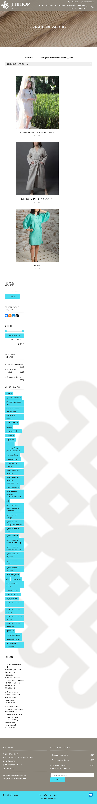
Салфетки (10, 435)
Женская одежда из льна (13, 403)
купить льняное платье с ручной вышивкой (12, 508)
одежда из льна (12, 590)
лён (7, 579)
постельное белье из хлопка (14, 618)
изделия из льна (12, 487)
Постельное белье (13, 431)
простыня (10, 631)
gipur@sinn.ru (9, 761)
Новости (73, 8)
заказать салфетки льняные (13, 471)
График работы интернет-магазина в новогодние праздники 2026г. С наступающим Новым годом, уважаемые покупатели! (14, 715)
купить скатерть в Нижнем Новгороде (13, 541)
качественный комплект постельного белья (13, 494)
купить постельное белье (13, 530)
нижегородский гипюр (12, 584)
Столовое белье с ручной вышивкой (13, 449)
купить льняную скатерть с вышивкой (14, 523)
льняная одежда (12, 575)
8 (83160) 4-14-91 (11, 754)
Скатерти (9, 444)
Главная (41, 5)
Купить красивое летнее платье (12, 410)
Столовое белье (13, 377)
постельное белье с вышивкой (13, 625)
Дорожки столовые (13, 398)
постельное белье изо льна (13, 611)
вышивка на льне (12, 459)
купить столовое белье (12, 562)
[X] (17, 315)
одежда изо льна (12, 594)
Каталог (61, 5)
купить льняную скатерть (12, 516)
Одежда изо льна (14, 364)
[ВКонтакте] (6, 315)
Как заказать (70, 5)
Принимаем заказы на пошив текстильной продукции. (12, 696)
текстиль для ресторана (11, 644)
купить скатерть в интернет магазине (13, 548)
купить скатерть (12, 536)
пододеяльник (11, 599)
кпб (7, 501)
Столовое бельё (12, 455)
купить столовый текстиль (12, 569)
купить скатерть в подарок (12, 555)
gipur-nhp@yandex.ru (87, 2)
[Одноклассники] (9, 315)
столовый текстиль (13, 639)
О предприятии (51, 5)
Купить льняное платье (12, 417)
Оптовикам (81, 5)
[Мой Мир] (13, 315)
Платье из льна (12, 423)
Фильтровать (14, 335)
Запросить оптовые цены (14, 778)
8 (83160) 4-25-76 (11, 757)
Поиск (12, 296)
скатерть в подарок (13, 635)
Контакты (82, 8)
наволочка (17, 579)
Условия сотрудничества (14, 775)
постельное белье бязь (13, 604)
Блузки (9, 393)
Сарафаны (10, 440)
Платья (9, 427)
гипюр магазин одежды (12, 464)
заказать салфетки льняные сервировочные (13, 480)
